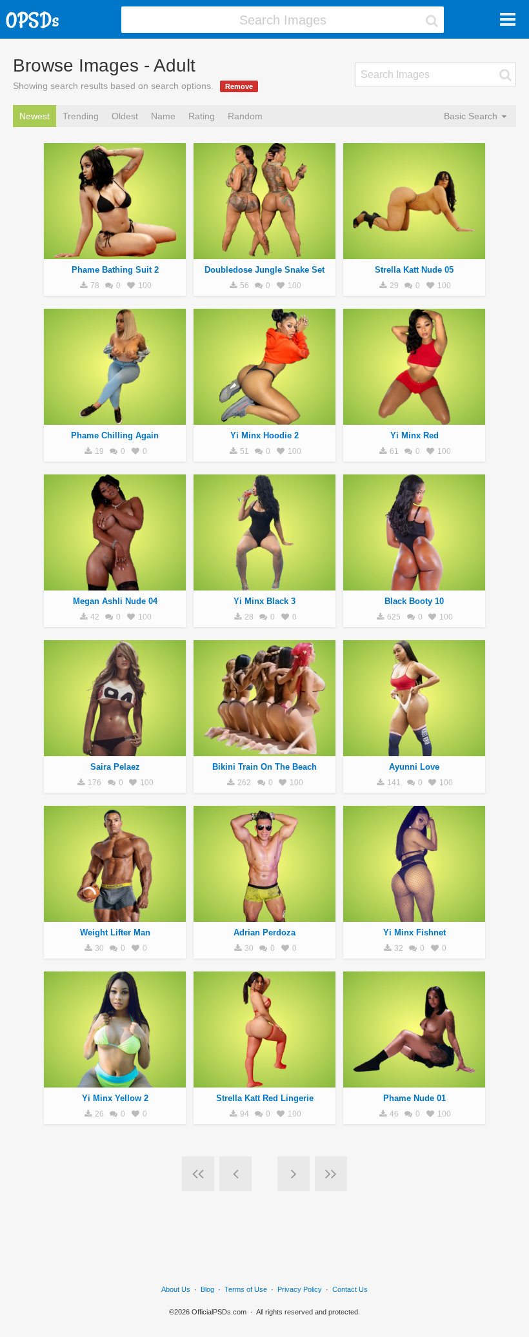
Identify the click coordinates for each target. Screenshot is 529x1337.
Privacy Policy (299, 1289)
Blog (207, 1289)
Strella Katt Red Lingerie (265, 1098)
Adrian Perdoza (264, 932)
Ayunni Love (414, 767)
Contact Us (350, 1289)
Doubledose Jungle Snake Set (264, 270)
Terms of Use (246, 1289)
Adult (115, 252)
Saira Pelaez (115, 767)
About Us (175, 1289)
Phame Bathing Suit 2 (115, 270)
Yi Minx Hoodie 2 (264, 435)
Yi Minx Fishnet (414, 932)
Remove (239, 86)
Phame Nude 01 (414, 1098)
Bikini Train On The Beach (264, 767)
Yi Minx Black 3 (264, 601)
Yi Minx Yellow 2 (115, 1098)
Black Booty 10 (414, 601)
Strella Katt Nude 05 (414, 270)
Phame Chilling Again (115, 435)
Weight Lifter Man (115, 932)
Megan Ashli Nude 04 (115, 601)
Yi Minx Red (414, 435)
